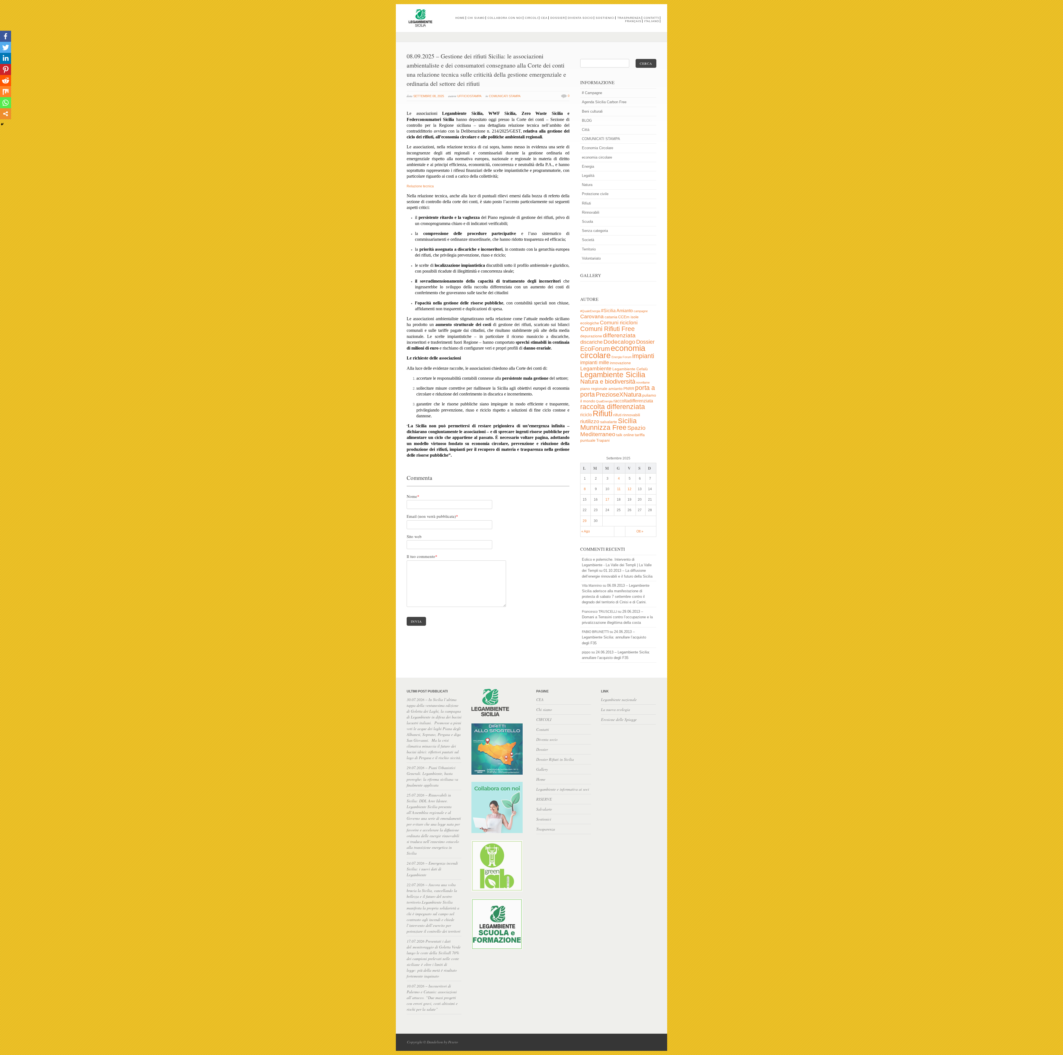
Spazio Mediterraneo (613, 431)
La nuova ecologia (615, 709)
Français (633, 21)
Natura (587, 185)
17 (607, 499)
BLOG (587, 120)
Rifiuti (586, 203)
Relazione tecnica (420, 186)
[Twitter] (5, 47)
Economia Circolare (597, 148)
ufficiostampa (469, 96)
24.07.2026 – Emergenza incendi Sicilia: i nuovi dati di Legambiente (432, 868)
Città (585, 130)
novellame (643, 382)
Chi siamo (476, 17)
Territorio (589, 249)
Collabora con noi (504, 17)
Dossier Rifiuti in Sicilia (555, 759)
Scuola (587, 221)
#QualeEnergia (590, 311)
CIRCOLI (531, 17)
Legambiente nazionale (619, 699)
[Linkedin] (5, 58)
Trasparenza (629, 17)
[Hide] (2, 124)
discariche (591, 342)
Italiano (651, 21)
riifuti (617, 415)
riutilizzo (589, 421)
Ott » (639, 531)
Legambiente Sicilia (612, 374)
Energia (588, 166)
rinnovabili (631, 415)
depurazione (591, 336)
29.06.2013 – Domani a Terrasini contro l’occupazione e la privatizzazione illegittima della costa (617, 617)
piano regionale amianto (601, 389)
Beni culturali (592, 111)
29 (585, 521)
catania (611, 317)
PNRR (628, 389)
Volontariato (591, 258)
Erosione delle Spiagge (619, 719)
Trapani (603, 440)
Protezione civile (595, 194)
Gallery (542, 769)
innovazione (620, 363)
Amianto (624, 310)
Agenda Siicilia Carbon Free (604, 102)
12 (629, 489)
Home (460, 17)
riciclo (586, 414)
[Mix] (5, 91)
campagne (641, 311)
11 (619, 489)
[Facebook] (5, 36)
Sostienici (605, 17)
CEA (544, 17)
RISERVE (544, 799)
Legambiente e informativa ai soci (562, 789)
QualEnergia (604, 401)
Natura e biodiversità (607, 381)
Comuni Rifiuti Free (607, 328)
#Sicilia (608, 310)
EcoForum (595, 348)
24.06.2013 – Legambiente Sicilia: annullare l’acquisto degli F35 (614, 637)
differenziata (619, 335)
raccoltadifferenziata (633, 401)
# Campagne (592, 93)
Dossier (557, 17)
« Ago (585, 531)
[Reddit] (5, 80)
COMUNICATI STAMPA (504, 96)
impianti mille (594, 362)
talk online (625, 435)
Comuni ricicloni (619, 322)
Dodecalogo (619, 341)
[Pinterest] (5, 69)
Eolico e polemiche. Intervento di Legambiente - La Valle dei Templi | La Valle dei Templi (617, 565)
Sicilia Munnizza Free (608, 424)
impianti (643, 356)
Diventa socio (580, 17)
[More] (5, 113)
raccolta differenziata (612, 406)
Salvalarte (544, 809)
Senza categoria (595, 231)
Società (588, 240)
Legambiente (596, 368)
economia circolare (597, 157)
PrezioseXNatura (618, 394)
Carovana (592, 316)
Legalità (588, 176)
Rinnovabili (590, 212)
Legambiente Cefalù (630, 369)
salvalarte (608, 422)
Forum (627, 357)
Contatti (651, 17)
